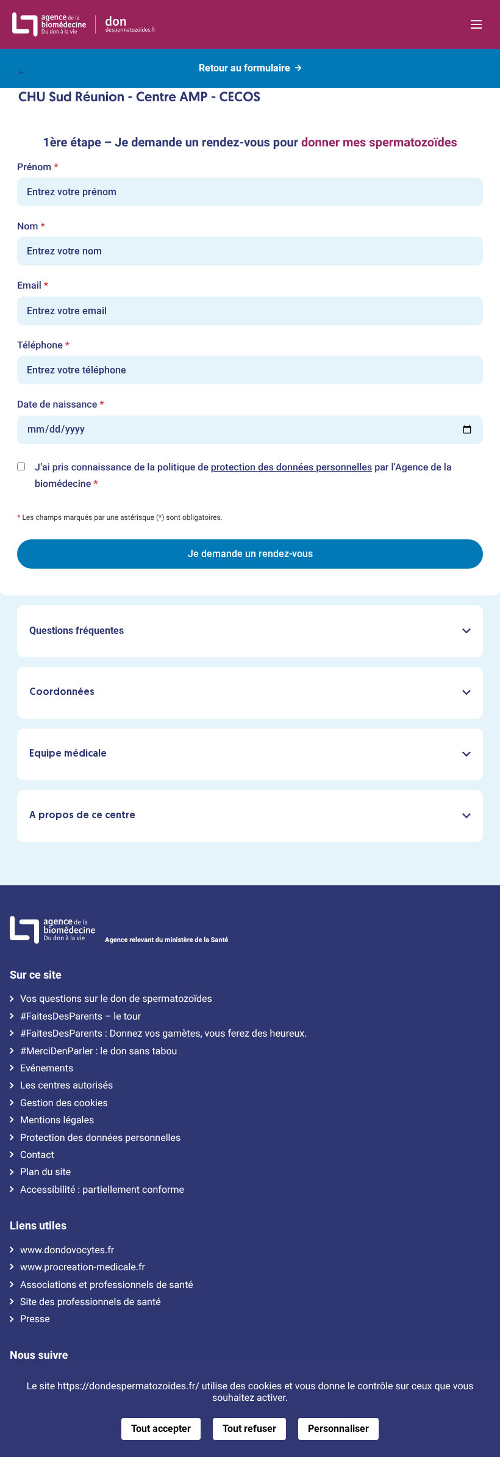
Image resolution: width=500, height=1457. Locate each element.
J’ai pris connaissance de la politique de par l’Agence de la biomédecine (243, 476)
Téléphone (43, 345)
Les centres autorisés (66, 1085)
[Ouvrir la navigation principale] (476, 24)
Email (32, 285)
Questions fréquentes (76, 630)
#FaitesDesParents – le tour (80, 1016)
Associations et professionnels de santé (106, 1284)
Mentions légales (57, 1120)
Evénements (46, 1068)
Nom (31, 226)
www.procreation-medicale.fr (82, 1267)
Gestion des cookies (64, 1103)
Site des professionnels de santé (90, 1302)
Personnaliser (338, 1428)
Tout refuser (249, 1428)
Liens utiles (38, 1226)
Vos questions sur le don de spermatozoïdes (116, 998)
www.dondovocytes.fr (67, 1250)
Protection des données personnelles (100, 1137)
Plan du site (45, 1172)
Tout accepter (161, 1428)
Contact (37, 1154)
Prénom (37, 167)
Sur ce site (36, 975)
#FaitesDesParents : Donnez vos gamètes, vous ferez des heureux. (163, 1033)
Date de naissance (60, 404)
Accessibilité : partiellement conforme (102, 1189)
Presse (35, 1319)
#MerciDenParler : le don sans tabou (98, 1051)
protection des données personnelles (291, 467)
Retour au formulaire (244, 68)
